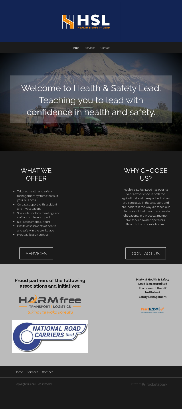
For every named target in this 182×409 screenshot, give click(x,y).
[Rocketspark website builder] (149, 384)
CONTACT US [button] (146, 253)
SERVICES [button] (36, 253)
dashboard (44, 384)
